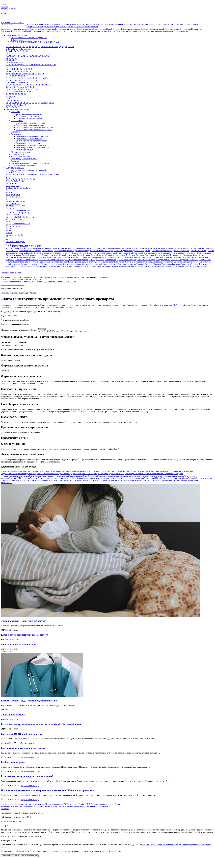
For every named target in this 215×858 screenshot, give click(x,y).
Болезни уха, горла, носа (98, 24)
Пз (13, 80)
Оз (16, 78)
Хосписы (15, 161)
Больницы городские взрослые (29, 114)
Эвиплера (24, 474)
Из (21, 65)
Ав (15, 47)
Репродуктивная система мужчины (70, 31)
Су (44, 85)
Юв (7, 105)
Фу (31, 91)
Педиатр (183, 260)
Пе (10, 80)
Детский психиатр (205, 253)
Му (32, 73)
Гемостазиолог (12, 251)
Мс (29, 73)
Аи (30, 47)
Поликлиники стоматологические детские (34, 130)
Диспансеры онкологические (28, 143)
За (7, 62)
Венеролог (80, 248)
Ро (17, 82)
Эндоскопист (190, 266)
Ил (27, 65)
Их (54, 65)
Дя (30, 188)
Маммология (34, 29)
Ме (13, 73)
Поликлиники (17, 121)
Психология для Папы (20, 31)
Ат (57, 47)
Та (7, 87)
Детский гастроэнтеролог (161, 251)
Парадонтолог (162, 260)
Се (15, 85)
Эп (36, 103)
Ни (15, 76)
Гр (19, 53)
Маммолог (112, 257)
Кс (27, 69)
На (10, 76)
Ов (10, 78)
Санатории (15, 132)
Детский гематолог (181, 251)
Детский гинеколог (198, 251)
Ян (13, 107)
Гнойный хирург (106, 251)
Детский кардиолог (63, 253)
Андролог (28, 248)
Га (7, 53)
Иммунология (46, 27)
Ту (28, 87)
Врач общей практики (115, 248)
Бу (25, 49)
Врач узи (147, 248)
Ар (51, 47)
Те (15, 87)
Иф (51, 65)
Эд (15, 103)
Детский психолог (14, 255)
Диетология (174, 24)
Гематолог (209, 248)
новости (4, 6)
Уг (10, 89)
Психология (6, 31)
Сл (24, 85)
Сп (36, 85)
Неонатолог (203, 257)
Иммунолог (150, 255)
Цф (13, 96)
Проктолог (33, 262)
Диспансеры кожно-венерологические (32, 147)
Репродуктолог (142, 262)
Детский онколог (155, 253)
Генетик (22, 251)
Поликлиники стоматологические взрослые (34, 127)
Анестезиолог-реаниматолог (45, 248)
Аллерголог (18, 248)
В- (7, 51)
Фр (22, 91)
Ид (18, 65)
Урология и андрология (155, 31)
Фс (25, 91)
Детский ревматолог (50, 255)
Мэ (36, 73)
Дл (30, 56)
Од (13, 78)
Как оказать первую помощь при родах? (23, 748)
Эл (27, 103)
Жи (13, 60)
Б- (7, 49)
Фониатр (60, 266)
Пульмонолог (87, 262)
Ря (27, 82)
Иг (15, 65)
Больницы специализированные (29, 118)
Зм (17, 62)
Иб (9, 65)
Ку (29, 69)
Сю (51, 85)
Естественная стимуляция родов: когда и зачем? (27, 776)
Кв (10, 69)
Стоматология (122, 31)
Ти (17, 87)
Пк (19, 80)
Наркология (64, 29)
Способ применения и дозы (161, 305)
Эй (21, 103)
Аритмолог (62, 248)
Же (10, 60)
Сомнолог (177, 262)
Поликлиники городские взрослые (31, 123)
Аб (12, 47)
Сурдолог (149, 264)
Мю (39, 73)
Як (7, 107)
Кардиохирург (199, 255)
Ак (36, 47)
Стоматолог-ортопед (91, 264)
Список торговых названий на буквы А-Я (29, 38)
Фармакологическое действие (113, 305)
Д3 (9, 56)
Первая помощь (136, 29)
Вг (12, 51)
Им (30, 65)
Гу (22, 53)
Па (7, 80)
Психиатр (55, 262)
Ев (7, 58)
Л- (7, 71)
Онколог (34, 260)
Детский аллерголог (141, 251)
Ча (7, 98)
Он (28, 78)
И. (7, 65)
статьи (3, 4)
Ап (48, 47)
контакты (5, 13)
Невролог (168, 257)
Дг (18, 56)
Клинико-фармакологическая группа (56, 305)
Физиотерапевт (41, 266)
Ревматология (49, 31)
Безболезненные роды (13, 762)
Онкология (88, 29)
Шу (17, 100)
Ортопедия (115, 29)
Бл (17, 49)
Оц (46, 78)
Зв (9, 62)
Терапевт (157, 264)
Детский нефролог (139, 253)
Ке (13, 69)
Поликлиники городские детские (30, 125)
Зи (14, 62)
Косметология (7, 29)
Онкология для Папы (102, 29)
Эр (39, 103)
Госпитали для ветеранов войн (24, 159)
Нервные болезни (76, 29)
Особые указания (38, 307)
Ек (10, 58)
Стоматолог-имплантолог (52, 264)
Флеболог (52, 266)
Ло (18, 71)
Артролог (72, 248)
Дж (23, 56)
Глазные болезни (161, 24)
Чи (12, 98)
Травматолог (204, 264)
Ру (20, 82)
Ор (34, 78)
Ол (22, 78)
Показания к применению (138, 305)
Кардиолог (187, 255)
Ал (39, 47)
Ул (18, 89)
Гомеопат (118, 251)
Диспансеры (16, 134)
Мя (43, 73)
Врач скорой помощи (134, 248)
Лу (21, 71)
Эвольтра (53, 478)
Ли (15, 71)
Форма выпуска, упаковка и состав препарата (20, 305)
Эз (18, 103)
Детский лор (92, 253)
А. (7, 47)
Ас (54, 47)
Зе (12, 62)
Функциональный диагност (85, 266)
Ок (19, 78)
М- (7, 73)
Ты (31, 87)
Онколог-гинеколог (47, 260)
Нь (24, 76)
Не (12, 76)
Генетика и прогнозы (135, 24)
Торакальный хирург (189, 264)
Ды (41, 56)
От (40, 78)
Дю (47, 56)
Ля (30, 71)
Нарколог (159, 257)
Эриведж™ (58, 480)
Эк (24, 103)
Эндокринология (180, 31)
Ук (15, 89)
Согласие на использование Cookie (61, 282)
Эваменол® (58, 474)
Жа (7, 60)
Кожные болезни (90, 27)
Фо (19, 91)
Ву (27, 51)
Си (18, 85)
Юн (18, 105)
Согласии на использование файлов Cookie (159, 845)
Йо (7, 67)
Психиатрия (196, 29)
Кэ (35, 69)
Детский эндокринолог (115, 255)
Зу (22, 62)
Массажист (142, 257)
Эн (33, 103)
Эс (42, 103)
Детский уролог (84, 255)
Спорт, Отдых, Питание (105, 31)
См (27, 85)
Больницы (15, 112)
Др (35, 56)
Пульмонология (37, 31)
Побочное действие (181, 305)
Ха (7, 94)
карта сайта (40, 804)
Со (33, 85)
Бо (20, 49)
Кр (24, 69)
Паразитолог (173, 260)
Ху (25, 94)
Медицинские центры (20, 152)
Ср (39, 85)
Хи (16, 94)
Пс (34, 80)
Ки (15, 69)
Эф (50, 103)
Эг (13, 103)
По (28, 80)
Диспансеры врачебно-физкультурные (32, 136)
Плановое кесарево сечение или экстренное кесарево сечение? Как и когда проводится (47, 790)
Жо (16, 60)
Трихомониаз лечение (13, 714)
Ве (15, 51)
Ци (10, 96)
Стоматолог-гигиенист (30, 264)
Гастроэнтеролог (197, 248)
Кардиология (77, 27)
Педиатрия (125, 29)
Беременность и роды (56, 24)
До (32, 56)
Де (21, 56)
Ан (45, 47)
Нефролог (10, 260)
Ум (20, 89)
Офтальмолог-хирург (146, 260)
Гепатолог (30, 251)
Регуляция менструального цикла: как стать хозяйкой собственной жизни (41, 724)
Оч (28, 210)
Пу (36, 80)
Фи (13, 91)
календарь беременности (11, 22)
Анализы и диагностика (37, 24)
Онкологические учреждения (23, 165)
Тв (10, 87)
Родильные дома (18, 154)
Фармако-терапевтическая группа (86, 305)
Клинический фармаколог (28, 257)
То (23, 87)
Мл (19, 73)
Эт (44, 103)
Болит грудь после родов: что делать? (21, 644)
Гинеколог (58, 251)
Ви (18, 51)
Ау (60, 47)
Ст (42, 85)
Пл (22, 80)
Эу (47, 103)
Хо (22, 94)
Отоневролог (110, 260)
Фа (7, 91)
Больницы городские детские (28, 116)
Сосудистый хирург (191, 262)
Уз (12, 89)
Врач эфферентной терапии (163, 248)
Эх (53, 103)
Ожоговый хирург (23, 260)
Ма (10, 73)
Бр (22, 49)
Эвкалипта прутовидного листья (136, 476)
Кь (32, 69)
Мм (23, 73)
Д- (7, 56)
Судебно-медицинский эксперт (130, 264)
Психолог (63, 262)
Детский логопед (79, 253)
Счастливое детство (136, 31)
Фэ (28, 224)
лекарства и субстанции (33, 277)
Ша (7, 100)
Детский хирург (98, 255)
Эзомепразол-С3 (96, 480)
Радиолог (97, 262)
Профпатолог (44, 262)
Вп (24, 51)
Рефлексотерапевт (156, 262)
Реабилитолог (108, 262)
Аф (63, 47)
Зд (12, 195)
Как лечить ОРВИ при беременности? (21, 734)
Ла (9, 71)
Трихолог (23, 266)
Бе (12, 49)
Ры (22, 82)
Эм (30, 103)
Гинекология (149, 24)
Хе (13, 94)
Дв (15, 56)
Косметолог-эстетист (48, 257)
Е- (7, 190)
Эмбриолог (166, 266)
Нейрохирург (192, 257)
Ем (12, 58)
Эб (7, 103)
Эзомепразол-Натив (166, 478)
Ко (21, 69)
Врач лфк (101, 248)
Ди (27, 56)
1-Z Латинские (17, 40)
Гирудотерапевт (92, 251)
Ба (9, 49)
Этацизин (17, 471)
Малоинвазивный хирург (97, 257)
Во (21, 51)
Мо (26, 73)
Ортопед (92, 260)
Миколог (151, 257)
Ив (12, 65)
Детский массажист (106, 253)
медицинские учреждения (73, 277)
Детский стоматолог (68, 255)
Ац (66, 47)
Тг (12, 87)
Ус (32, 89)
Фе (10, 91)
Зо (20, 62)
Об (7, 78)
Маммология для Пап (49, 29)
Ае (24, 47)
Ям (10, 107)
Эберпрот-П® (172, 480)
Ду (38, 56)
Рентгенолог (130, 262)
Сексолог (169, 262)
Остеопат (100, 260)
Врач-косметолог (182, 248)
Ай (33, 47)
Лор (84, 257)
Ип (39, 65)
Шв (10, 100)
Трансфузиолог (12, 266)
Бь (23, 181)
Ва (9, 51)
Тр (26, 87)
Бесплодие (69, 24)
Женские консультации (20, 156)
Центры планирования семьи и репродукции (30, 163)
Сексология (90, 31)
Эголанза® (44, 476)
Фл (16, 91)
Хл (19, 94)
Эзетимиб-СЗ (111, 474)
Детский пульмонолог (31, 255)
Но (18, 76)
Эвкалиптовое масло (110, 478)
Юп (21, 105)
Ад (21, 47)
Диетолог (140, 255)
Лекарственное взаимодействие (59, 307)
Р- (7, 82)
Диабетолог (130, 255)
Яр (16, 107)
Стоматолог (15, 264)
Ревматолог (119, 262)
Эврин (131, 480)
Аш (69, 47)
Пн (25, 80)
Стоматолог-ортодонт (72, 264)
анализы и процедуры (99, 277)
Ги (12, 53)
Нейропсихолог (179, 257)
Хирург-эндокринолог (128, 266)
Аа (9, 47)
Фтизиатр (69, 266)
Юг (10, 105)
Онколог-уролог (81, 260)
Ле (12, 71)
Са (7, 85)
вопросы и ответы (8, 9)
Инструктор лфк (162, 255)
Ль (24, 71)
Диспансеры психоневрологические (31, 141)
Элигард (134, 471)
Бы (27, 49)
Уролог (31, 266)
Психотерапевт (74, 262)
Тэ (34, 87)
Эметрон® (67, 471)
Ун (23, 89)
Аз (27, 47)
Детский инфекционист (44, 253)
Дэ (44, 56)
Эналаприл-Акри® (82, 476)
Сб (10, 85)
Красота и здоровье (21, 29)
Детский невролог (123, 253)
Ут (34, 89)
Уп (26, 89)
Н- (7, 76)
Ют (25, 105)
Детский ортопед (170, 253)
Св (13, 85)
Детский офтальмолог (187, 253)
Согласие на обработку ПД (34, 282)
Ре (12, 82)
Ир (42, 65)
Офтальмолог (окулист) (126, 260)
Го (17, 53)
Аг (18, 47)
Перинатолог (192, 260)
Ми (16, 73)
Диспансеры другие (24, 150)
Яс (19, 107)
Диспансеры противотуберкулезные (31, 145)
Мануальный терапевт (127, 257)
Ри (14, 82)
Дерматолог (127, 251)
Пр (31, 80)
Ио (36, 65)
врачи (86, 277)
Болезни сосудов (81, 24)
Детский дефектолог (25, 253)
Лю (26, 71)
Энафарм (19, 478)
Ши (14, 100)
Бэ (30, 49)
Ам (42, 47)
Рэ (25, 82)
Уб (7, 89)
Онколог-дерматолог (65, 260)
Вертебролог (91, 248)
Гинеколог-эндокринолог (74, 251)
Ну (21, 76)
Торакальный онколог (170, 264)
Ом (25, 78)
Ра (9, 82)
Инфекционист (175, 255)
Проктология (185, 29)
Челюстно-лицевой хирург (149, 266)
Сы (47, 85)
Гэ (24, 53)
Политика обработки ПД (11, 282)
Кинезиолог (11, 257)
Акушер (9, 248)
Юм (14, 105)
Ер (15, 58)
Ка (7, 69)
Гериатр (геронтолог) (44, 251)
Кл (18, 69)
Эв (10, 103)
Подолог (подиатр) (20, 262)
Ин (33, 65)
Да (12, 56)
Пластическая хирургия (153, 29)
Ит (48, 65)
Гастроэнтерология (117, 24)
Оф (43, 78)
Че (10, 98)
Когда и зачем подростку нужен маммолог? (24, 634)
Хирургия (169, 31)
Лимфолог (77, 257)
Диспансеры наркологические (29, 138)
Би (14, 49)
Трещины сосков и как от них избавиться (23, 621)
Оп (31, 78)
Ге (9, 53)
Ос (37, 78)
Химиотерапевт (104, 266)
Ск (21, 85)
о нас (3, 11)
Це (7, 96)
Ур (29, 89)
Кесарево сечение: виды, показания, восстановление (29, 700)
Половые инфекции (171, 29)
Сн (30, 85)
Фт (28, 91)
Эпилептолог (202, 266)
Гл (14, 53)
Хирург (115, 266)
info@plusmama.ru (14, 821)
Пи (15, 80)
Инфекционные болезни (62, 27)
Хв (10, 94)
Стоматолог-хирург (108, 264)
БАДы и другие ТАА (52, 277)
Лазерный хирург (65, 257)
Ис (45, 65)
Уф (37, 89)
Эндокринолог (178, 266)
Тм (20, 87)
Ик (24, 65)
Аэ (72, 47)
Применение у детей (21, 307)
